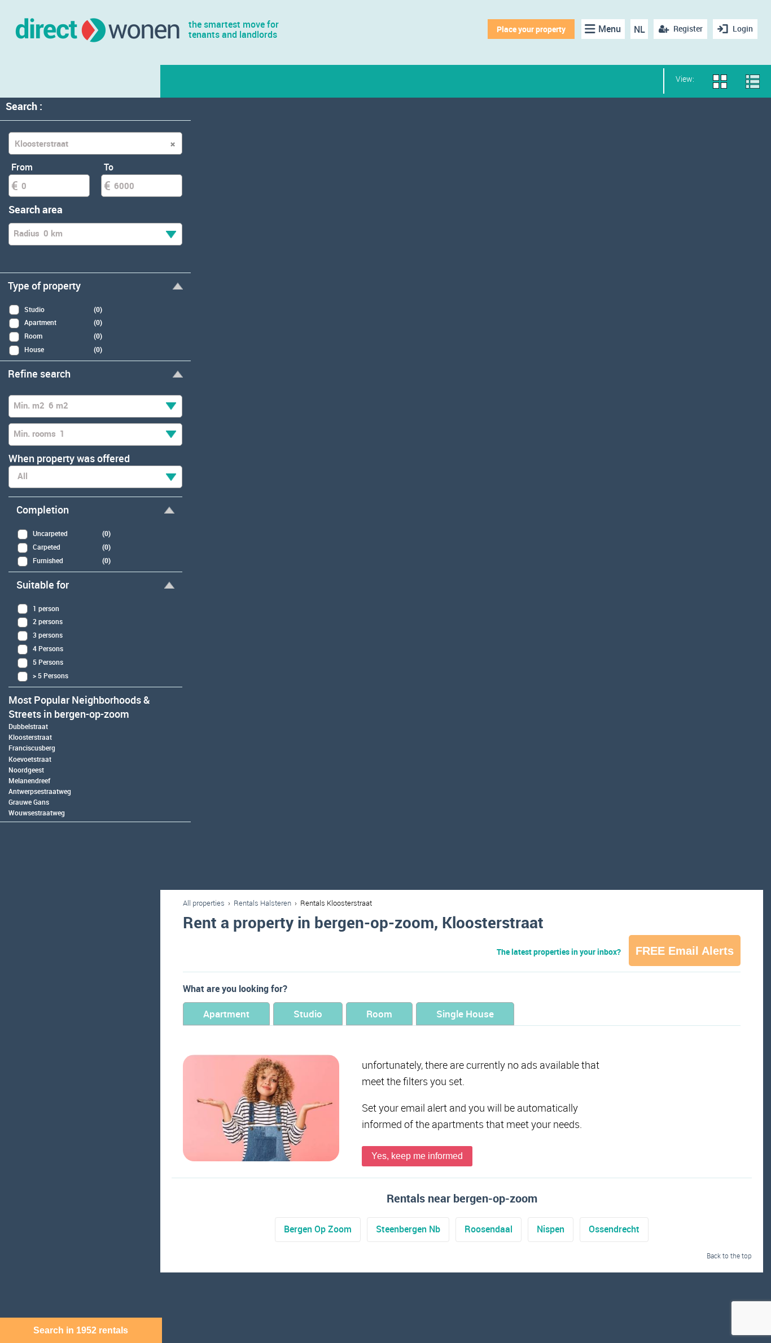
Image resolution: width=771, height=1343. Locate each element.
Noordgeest (26, 769)
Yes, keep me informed (417, 1156)
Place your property (531, 29)
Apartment (226, 1013)
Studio (307, 1013)
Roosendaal (488, 1229)
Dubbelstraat (28, 726)
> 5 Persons (50, 675)
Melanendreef (29, 780)
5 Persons (48, 661)
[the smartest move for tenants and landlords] (97, 29)
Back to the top (729, 1255)
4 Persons (48, 648)
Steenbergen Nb (408, 1229)
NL (639, 29)
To (108, 167)
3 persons (48, 634)
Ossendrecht (614, 1229)
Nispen (550, 1229)
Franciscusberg (31, 747)
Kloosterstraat (30, 736)
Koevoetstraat (29, 758)
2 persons (48, 621)
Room (379, 1013)
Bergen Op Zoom (318, 1229)
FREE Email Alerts (685, 951)
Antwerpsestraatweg (39, 791)
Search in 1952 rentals (80, 1330)
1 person (46, 608)
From (22, 167)
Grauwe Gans (28, 801)
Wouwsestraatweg (36, 812)
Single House (465, 1013)
